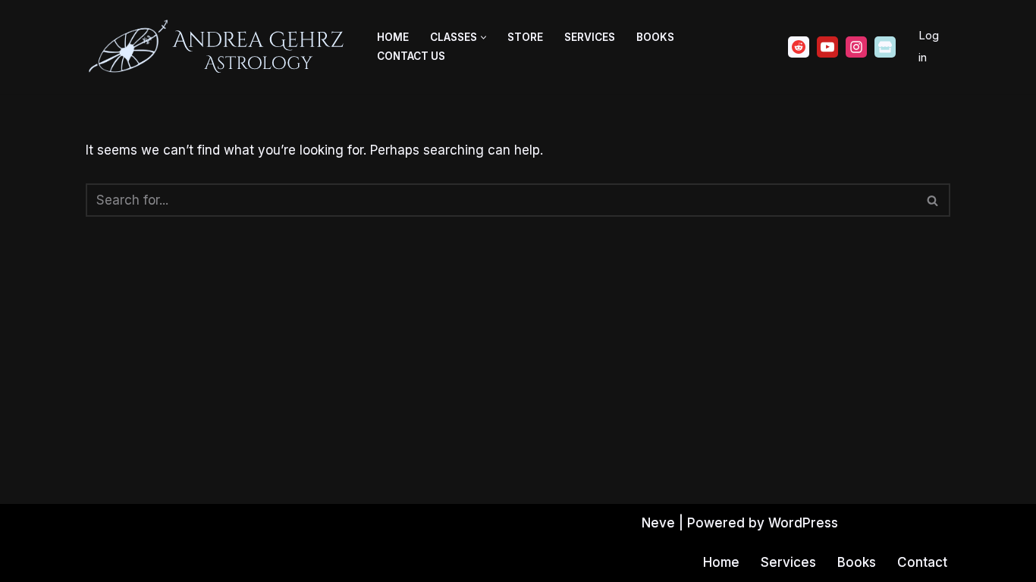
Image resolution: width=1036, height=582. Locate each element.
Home (393, 37)
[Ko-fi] (885, 47)
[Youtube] (827, 47)
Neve (658, 522)
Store (525, 37)
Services (589, 37)
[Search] (933, 200)
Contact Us (411, 56)
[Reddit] (798, 47)
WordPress (803, 522)
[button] (483, 37)
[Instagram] (856, 47)
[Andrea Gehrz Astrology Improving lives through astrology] (218, 47)
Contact (922, 562)
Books (655, 37)
